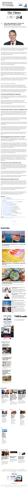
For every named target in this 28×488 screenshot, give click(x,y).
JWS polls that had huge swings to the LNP (19, 175)
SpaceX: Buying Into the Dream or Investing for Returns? (18, 301)
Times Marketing (19, 470)
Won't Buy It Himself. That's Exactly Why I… (21, 457)
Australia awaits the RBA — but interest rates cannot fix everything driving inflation (13, 283)
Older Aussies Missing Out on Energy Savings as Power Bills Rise (18, 307)
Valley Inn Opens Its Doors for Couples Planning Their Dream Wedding (22, 397)
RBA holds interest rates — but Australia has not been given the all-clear (13, 264)
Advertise (4, 469)
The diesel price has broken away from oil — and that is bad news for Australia (13, 245)
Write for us (14, 469)
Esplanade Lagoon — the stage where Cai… (4, 435)
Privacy (18, 469)
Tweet (13, 224)
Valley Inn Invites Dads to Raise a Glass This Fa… (5, 458)
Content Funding (3, 470)
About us (11, 469)
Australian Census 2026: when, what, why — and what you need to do (18, 287)
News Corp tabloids (5, 111)
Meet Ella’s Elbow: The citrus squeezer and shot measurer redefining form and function (6, 372)
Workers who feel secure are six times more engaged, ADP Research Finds (19, 294)
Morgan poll (4, 202)
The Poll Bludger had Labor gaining (6, 127)
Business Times (25, 470)
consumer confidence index (7, 203)
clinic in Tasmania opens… (13, 416)
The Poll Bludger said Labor (17, 187)
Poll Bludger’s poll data (5, 149)
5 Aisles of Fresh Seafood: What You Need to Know (6, 345)
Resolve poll (10, 180)
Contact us (7, 469)
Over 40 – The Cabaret (13, 457)
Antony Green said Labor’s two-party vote (13, 118)
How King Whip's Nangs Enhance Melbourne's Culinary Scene (7, 358)
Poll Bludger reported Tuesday (6, 164)
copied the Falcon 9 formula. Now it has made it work (5, 396)
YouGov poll (5, 52)
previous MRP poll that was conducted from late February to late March (13, 199)
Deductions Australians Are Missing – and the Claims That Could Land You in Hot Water (13, 397)
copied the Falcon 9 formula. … (4, 415)
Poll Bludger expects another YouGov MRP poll (10, 201)
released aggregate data (12, 138)
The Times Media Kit (22, 469)
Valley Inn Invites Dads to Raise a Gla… (22, 416)
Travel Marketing (9, 470)
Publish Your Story (14, 470)
